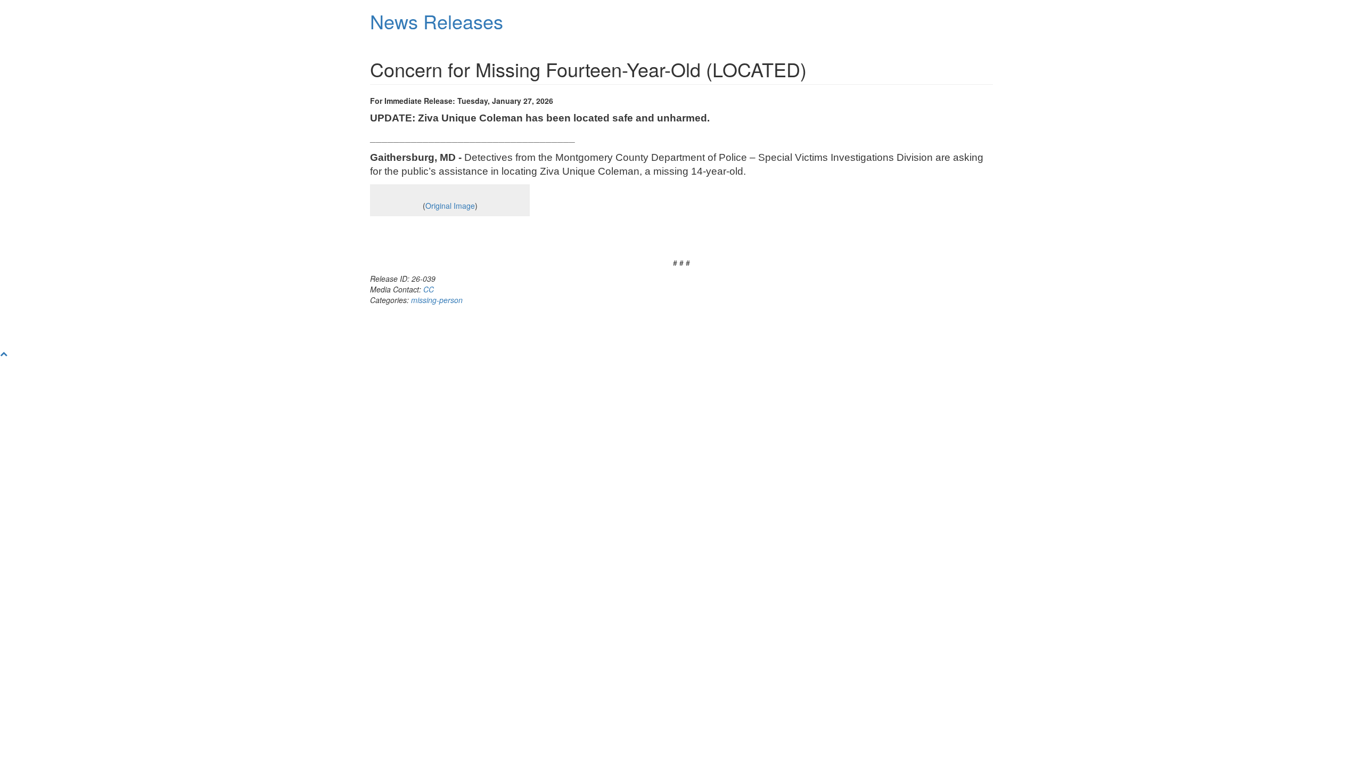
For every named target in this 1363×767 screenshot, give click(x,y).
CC (428, 289)
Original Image (450, 205)
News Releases (436, 21)
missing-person (437, 300)
